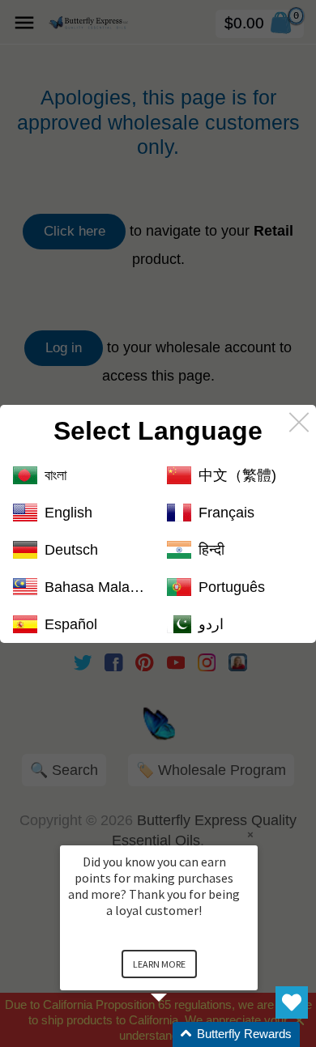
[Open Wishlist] (291, 1002)
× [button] (250, 834)
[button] (178, 1034)
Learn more (159, 964)
